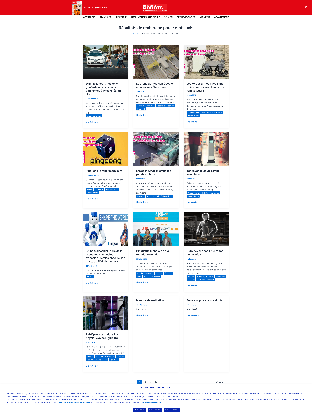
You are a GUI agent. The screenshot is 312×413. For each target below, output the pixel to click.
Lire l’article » (92, 121)
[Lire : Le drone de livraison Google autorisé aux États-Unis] (156, 62)
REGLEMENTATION (186, 17)
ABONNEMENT (221, 17)
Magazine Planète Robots (97, 360)
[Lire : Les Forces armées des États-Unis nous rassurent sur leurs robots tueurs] (206, 62)
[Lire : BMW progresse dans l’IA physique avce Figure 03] (105, 312)
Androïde (209, 276)
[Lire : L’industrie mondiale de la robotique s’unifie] (156, 229)
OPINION (168, 17)
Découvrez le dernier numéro (96, 8)
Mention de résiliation (150, 300)
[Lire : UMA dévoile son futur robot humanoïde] (206, 229)
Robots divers (193, 116)
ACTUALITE (89, 17)
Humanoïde (220, 276)
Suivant (221, 382)
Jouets (89, 189)
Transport (141, 109)
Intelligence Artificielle (145, 106)
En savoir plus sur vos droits (205, 300)
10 (156, 382)
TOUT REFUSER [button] (155, 410)
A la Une (90, 277)
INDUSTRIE (121, 17)
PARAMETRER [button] (140, 410)
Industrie (159, 273)
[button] (306, 7)
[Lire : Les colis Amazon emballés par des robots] (156, 149)
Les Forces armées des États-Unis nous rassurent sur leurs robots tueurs (206, 87)
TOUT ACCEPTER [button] (171, 410)
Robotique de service (165, 106)
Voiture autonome (94, 116)
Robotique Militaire (214, 112)
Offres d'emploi (152, 196)
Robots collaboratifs (152, 276)
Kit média (205, 17)
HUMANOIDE (105, 17)
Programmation (112, 189)
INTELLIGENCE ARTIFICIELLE (145, 17)
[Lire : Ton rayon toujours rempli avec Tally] (206, 149)
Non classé (99, 189)
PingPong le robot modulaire (104, 170)
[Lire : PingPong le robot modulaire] (105, 149)
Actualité (140, 196)
